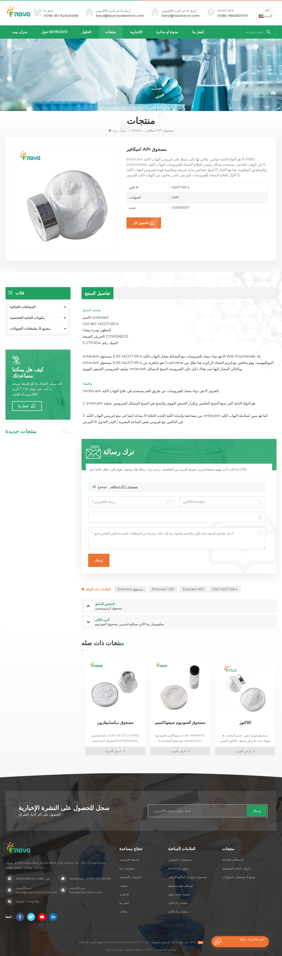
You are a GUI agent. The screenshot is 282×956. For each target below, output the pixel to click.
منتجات (110, 32)
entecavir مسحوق (130, 589)
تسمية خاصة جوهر (179, 894)
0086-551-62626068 (61, 15)
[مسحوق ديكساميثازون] (114, 687)
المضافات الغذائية (22, 307)
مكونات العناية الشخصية (27, 318)
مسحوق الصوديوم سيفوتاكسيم (179, 722)
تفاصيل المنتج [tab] (97, 293)
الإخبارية (136, 32)
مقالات (123, 911)
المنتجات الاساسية (130, 877)
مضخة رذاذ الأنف (178, 903)
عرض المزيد (112, 751)
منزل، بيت (19, 32)
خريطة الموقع (134, 949)
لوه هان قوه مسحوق (180, 885)
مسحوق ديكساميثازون (114, 722)
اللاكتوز (244, 722)
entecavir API (193, 589)
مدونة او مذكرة (167, 32)
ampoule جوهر (178, 868)
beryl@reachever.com (181, 15)
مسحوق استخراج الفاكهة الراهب (187, 877)
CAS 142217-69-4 (224, 589)
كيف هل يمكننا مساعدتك (28, 372)
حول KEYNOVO (54, 32)
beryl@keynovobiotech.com (120, 15)
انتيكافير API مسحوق (123, 487)
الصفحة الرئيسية (129, 859)
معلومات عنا (126, 868)
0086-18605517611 (232, 15)
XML (149, 949)
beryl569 (33, 901)
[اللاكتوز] (244, 687)
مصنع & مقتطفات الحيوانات (30, 328)
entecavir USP (163, 589)
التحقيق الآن (140, 223)
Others (136, 130)
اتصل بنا (198, 32)
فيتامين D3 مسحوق (180, 859)
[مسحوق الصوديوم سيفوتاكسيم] (179, 687)
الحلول (86, 32)
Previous (73, 706)
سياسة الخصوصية (165, 949)
